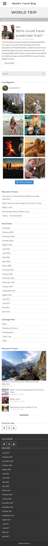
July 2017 (6, 299)
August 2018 (7, 245)
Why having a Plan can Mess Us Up (15, 211)
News (18, 27)
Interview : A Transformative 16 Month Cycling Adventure (20, 197)
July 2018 (6, 249)
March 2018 (6, 265)
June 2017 (6, 303)
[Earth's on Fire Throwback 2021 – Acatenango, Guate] (13, 147)
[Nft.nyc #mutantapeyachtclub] (35, 125)
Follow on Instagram (25, 182)
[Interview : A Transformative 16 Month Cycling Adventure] (24, 366)
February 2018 (7, 270)
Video (4, 340)
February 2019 (7, 232)
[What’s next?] (5, 400)
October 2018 (7, 240)
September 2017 (8, 290)
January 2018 (7, 274)
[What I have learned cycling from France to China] (5, 392)
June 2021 (6, 228)
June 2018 (6, 253)
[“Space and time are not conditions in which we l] (13, 168)
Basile (31, 39)
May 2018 (6, 257)
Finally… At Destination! (12, 215)
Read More (9, 63)
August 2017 (7, 295)
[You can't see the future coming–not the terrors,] (13, 103)
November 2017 (8, 282)
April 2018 (6, 261)
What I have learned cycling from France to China (21, 203)
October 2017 (7, 286)
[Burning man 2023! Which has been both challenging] (13, 125)
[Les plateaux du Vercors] (35, 103)
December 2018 (8, 236)
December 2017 (8, 278)
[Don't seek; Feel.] (35, 147)
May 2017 (6, 307)
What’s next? (7, 207)
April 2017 (6, 311)
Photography (7, 332)
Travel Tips (6, 336)
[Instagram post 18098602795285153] (35, 168)
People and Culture (10, 328)
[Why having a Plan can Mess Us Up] (5, 408)
